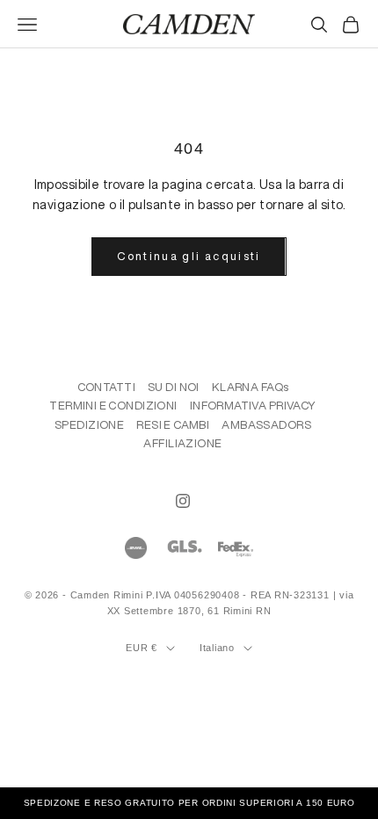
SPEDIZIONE (89, 425)
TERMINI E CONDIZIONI (113, 405)
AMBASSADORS (266, 425)
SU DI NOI (174, 387)
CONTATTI (106, 387)
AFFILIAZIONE (182, 443)
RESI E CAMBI (172, 425)
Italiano (217, 647)
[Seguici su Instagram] (183, 501)
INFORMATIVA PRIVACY (253, 405)
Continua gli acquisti (188, 256)
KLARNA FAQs (250, 387)
